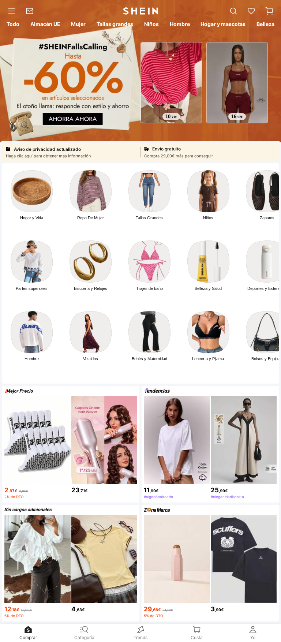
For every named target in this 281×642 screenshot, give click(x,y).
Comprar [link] (28, 637)
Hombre (32, 359)
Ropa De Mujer (90, 218)
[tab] (12, 25)
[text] (171, 116)
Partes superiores (32, 288)
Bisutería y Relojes (90, 288)
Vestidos (90, 359)
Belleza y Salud (208, 288)
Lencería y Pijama (208, 359)
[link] (32, 11)
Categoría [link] (84, 637)
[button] (269, 11)
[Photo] (31, 191)
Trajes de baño (149, 288)
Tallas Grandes (149, 218)
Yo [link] (252, 637)
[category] (10, 11)
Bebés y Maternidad (149, 359)
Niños (208, 218)
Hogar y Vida (31, 218)
